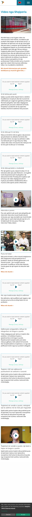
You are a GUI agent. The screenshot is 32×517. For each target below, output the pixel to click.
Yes (16, 87)
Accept (23, 514)
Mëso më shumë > (7, 272)
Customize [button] (4, 511)
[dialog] (16, 510)
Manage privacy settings (16, 89)
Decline (8, 514)
